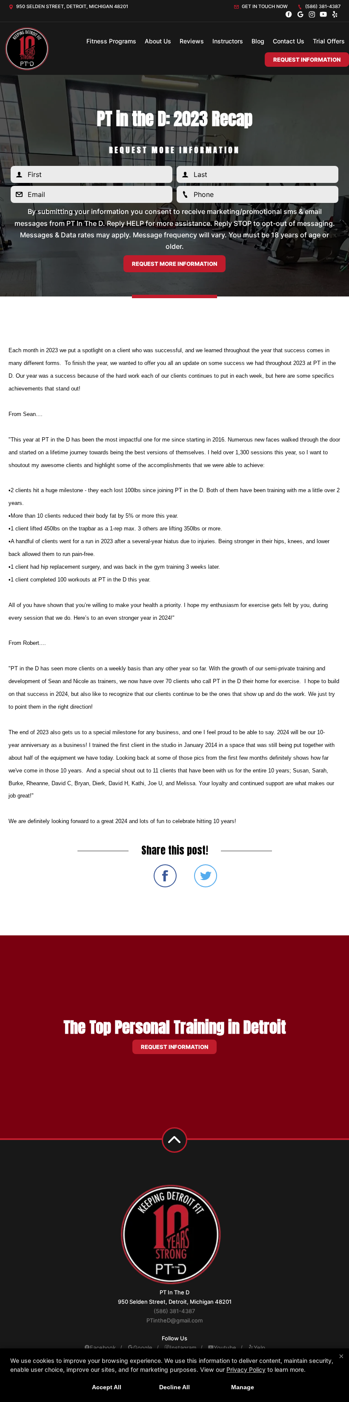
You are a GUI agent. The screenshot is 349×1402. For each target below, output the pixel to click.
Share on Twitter (205, 875)
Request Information (306, 59)
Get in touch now (264, 6)
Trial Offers (329, 41)
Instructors (227, 41)
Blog (258, 41)
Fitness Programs (111, 41)
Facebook (103, 1347)
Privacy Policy (246, 1369)
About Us (158, 41)
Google (142, 1347)
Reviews (192, 41)
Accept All (106, 1387)
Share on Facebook (165, 875)
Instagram (183, 1347)
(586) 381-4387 (322, 6)
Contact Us (288, 41)
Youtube (225, 1347)
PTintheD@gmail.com (174, 1320)
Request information (174, 1046)
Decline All (174, 1387)
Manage (242, 1387)
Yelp (259, 1347)
